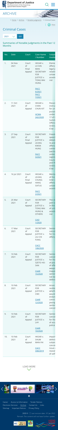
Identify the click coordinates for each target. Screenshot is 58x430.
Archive (23, 405)
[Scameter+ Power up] (43, 392)
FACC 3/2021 (38, 155)
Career (5, 402)
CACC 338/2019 (39, 349)
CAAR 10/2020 (39, 329)
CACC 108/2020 (39, 247)
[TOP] (54, 378)
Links (42, 405)
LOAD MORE (29, 366)
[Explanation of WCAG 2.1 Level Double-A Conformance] (20, 423)
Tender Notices (36, 402)
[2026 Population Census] (17, 392)
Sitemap (6, 408)
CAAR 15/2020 (39, 272)
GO (20, 36)
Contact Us (33, 405)
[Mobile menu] (53, 4)
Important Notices (19, 408)
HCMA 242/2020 (39, 115)
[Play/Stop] (29, 396)
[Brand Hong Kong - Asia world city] (45, 424)
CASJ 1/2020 (38, 221)
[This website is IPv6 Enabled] (30, 423)
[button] (3, 389)
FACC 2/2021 (38, 192)
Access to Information (19, 402)
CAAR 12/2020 (39, 301)
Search (47, 5)
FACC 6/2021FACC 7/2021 (38, 92)
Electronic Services (10, 405)
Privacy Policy (34, 408)
